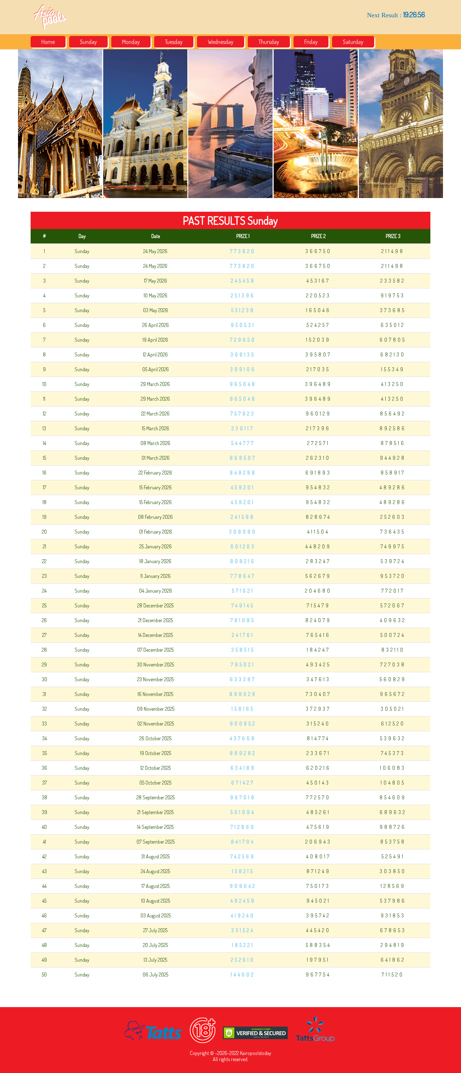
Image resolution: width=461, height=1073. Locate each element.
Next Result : (396, 14)
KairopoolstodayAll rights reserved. (242, 1056)
